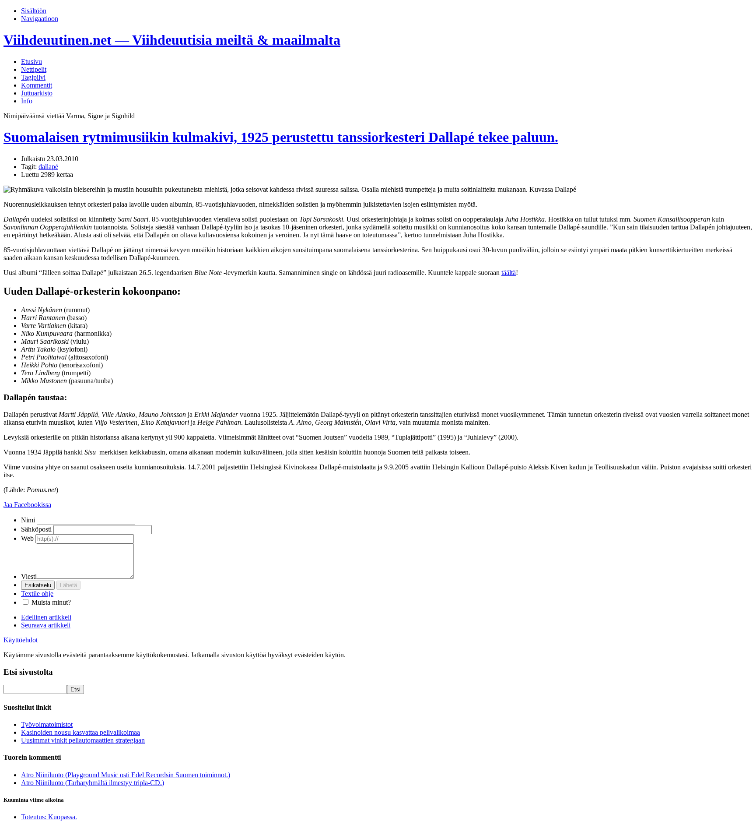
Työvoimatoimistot (47, 724)
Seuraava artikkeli (45, 625)
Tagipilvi (33, 77)
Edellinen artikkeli (46, 617)
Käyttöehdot (21, 640)
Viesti (29, 576)
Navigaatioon (39, 18)
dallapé (48, 166)
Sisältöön (33, 10)
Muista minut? (51, 602)
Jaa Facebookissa (27, 504)
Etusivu (31, 61)
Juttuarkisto (36, 93)
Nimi (28, 520)
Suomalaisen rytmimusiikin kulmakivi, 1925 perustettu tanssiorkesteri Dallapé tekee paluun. (281, 137)
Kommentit (36, 85)
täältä (508, 272)
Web (27, 538)
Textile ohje (37, 593)
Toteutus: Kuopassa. (49, 817)
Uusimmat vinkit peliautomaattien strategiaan (83, 740)
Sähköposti (36, 529)
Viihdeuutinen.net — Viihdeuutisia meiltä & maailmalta (172, 40)
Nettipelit (33, 69)
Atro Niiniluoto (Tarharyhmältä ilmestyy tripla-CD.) (92, 782)
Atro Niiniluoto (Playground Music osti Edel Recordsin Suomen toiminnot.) (125, 775)
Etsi (75, 689)
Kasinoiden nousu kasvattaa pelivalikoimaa (80, 732)
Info (26, 101)
